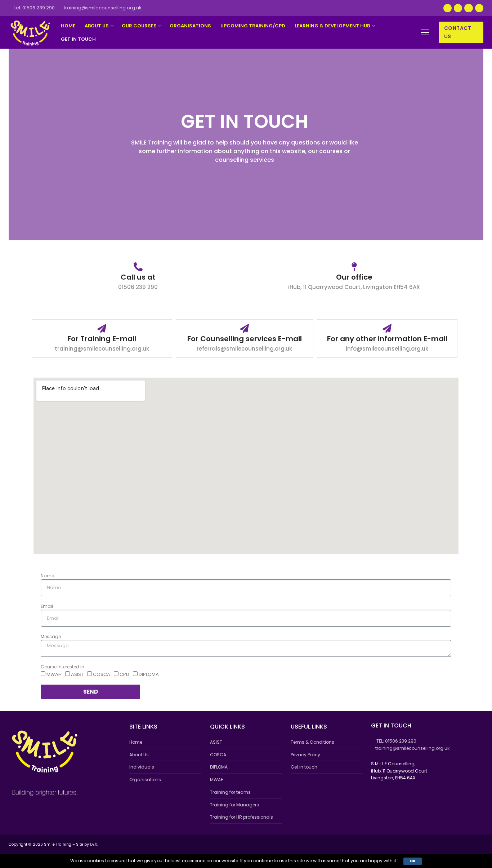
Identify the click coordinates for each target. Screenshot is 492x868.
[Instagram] (468, 8)
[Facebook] (447, 8)
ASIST (77, 674)
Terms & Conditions (312, 742)
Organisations (145, 779)
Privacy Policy (305, 755)
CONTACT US (457, 32)
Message (51, 636)
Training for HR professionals (241, 817)
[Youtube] (458, 8)
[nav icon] (425, 32)
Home (135, 742)
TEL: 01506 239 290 (34, 7)
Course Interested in (62, 667)
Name (47, 576)
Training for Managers (234, 805)
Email (47, 606)
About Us (139, 755)
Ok (413, 861)
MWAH (54, 674)
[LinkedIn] (479, 8)
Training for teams (230, 792)
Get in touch (304, 767)
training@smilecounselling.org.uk (103, 7)
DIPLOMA (149, 674)
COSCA (101, 674)
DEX (93, 844)
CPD (124, 674)
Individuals (141, 767)
